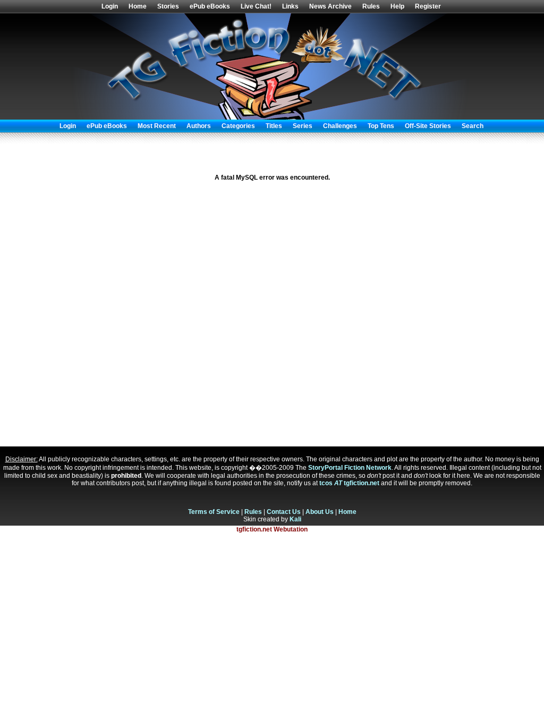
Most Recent (157, 126)
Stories (168, 6)
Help (397, 6)
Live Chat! (256, 6)
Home (138, 6)
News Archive (330, 6)
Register (428, 6)
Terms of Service (214, 512)
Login (109, 6)
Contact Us (284, 512)
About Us (319, 512)
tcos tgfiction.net (349, 483)
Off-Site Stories (428, 126)
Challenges (340, 126)
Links (290, 6)
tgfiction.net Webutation (272, 529)
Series (302, 126)
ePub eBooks (210, 6)
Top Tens (381, 126)
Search (472, 126)
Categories (238, 126)
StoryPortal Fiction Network (350, 467)
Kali (295, 519)
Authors (198, 126)
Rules (371, 6)
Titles (274, 126)
